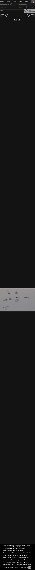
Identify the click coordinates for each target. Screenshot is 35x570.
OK (30, 567)
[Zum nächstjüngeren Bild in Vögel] (6, 15)
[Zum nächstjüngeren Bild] (2, 15)
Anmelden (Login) (6, 4)
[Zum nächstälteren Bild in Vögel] (28, 15)
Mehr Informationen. (21, 567)
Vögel (1, 10)
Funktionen (31, 11)
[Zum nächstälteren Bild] (33, 15)
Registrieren (23, 4)
